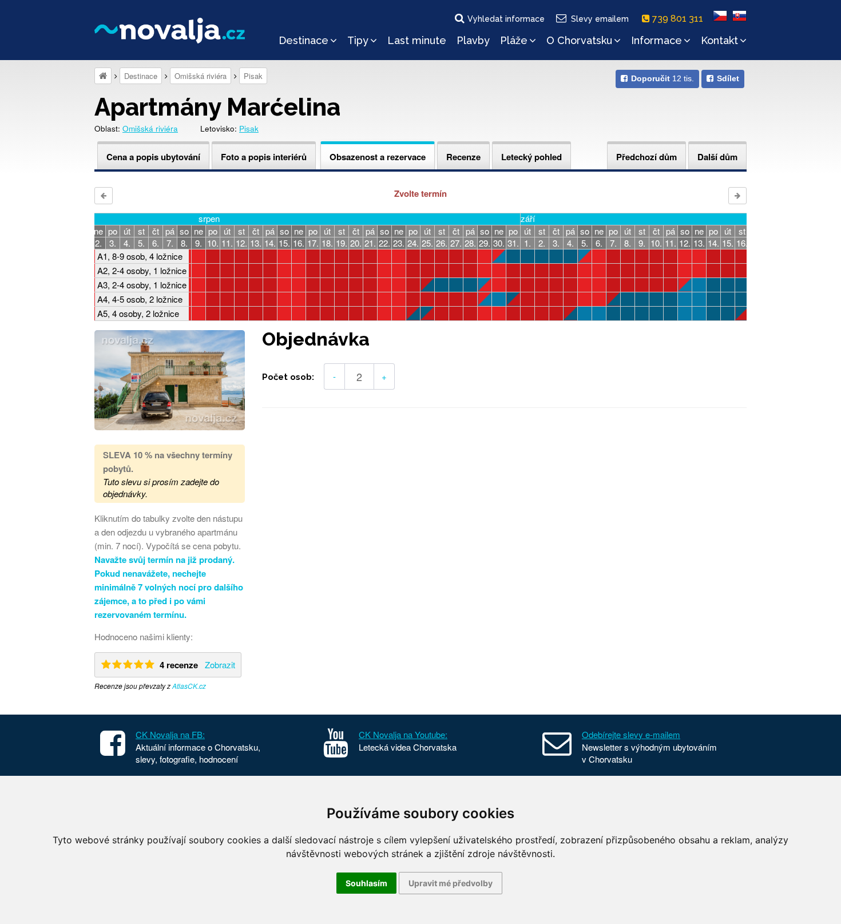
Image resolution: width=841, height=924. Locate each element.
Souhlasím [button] (366, 883)
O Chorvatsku (579, 40)
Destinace (303, 40)
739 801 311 (679, 18)
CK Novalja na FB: (170, 734)
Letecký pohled (531, 156)
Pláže (513, 40)
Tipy (357, 40)
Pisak (253, 75)
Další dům (717, 156)
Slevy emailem (600, 18)
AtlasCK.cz (189, 686)
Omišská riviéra (200, 75)
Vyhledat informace (506, 18)
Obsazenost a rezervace (378, 156)
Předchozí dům (646, 156)
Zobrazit (220, 665)
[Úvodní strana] (103, 76)
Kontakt (719, 40)
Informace (656, 40)
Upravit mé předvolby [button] (450, 883)
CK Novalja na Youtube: (403, 734)
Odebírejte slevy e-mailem (631, 734)
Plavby (473, 40)
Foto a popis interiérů (264, 156)
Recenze (463, 156)
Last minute (416, 40)
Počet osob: (288, 377)
